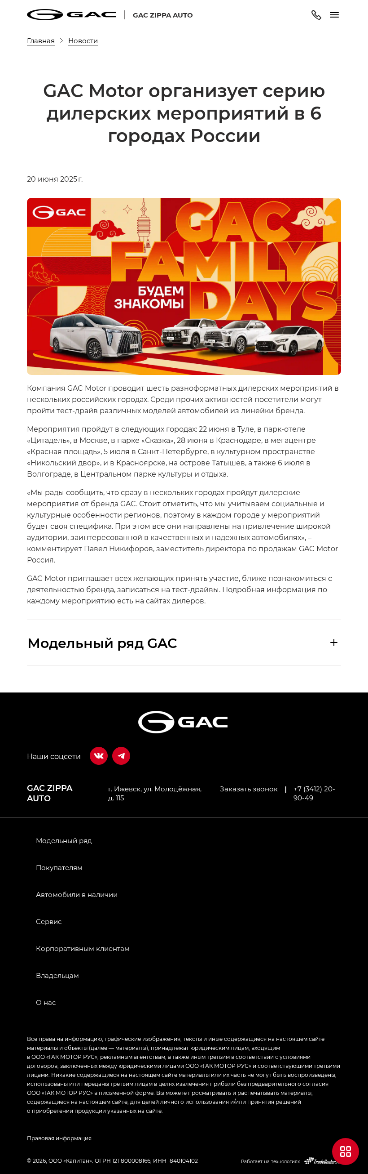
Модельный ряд (64, 840)
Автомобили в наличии (77, 894)
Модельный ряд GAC (102, 643)
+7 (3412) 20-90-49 (314, 793)
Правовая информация (59, 1138)
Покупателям (59, 867)
